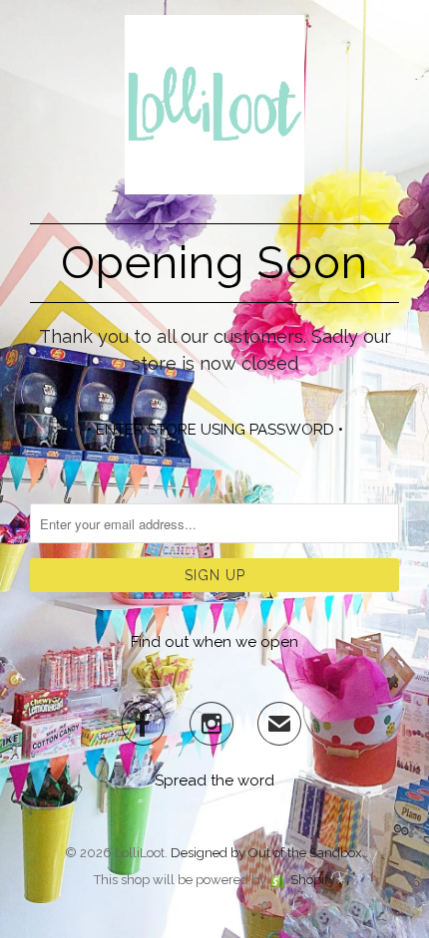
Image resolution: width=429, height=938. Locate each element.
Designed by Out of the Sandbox (266, 852)
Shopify (312, 879)
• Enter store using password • (215, 430)
